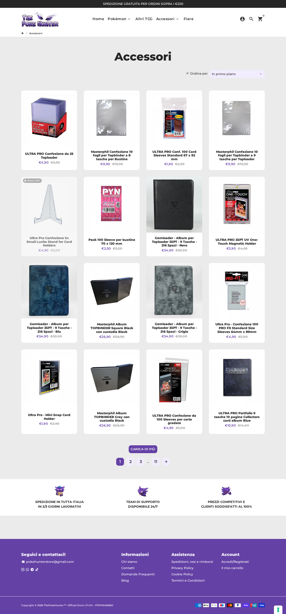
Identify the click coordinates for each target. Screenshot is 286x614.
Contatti (128, 568)
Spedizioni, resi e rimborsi (192, 562)
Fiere (189, 19)
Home (98, 19)
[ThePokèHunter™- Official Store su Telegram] (32, 570)
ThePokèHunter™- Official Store (64, 605)
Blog (125, 580)
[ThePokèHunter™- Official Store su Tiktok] (36, 570)
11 (155, 461)
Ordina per (197, 73)
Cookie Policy (182, 574)
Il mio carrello (232, 568)
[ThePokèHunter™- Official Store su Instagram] (22, 570)
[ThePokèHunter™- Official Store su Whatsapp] (27, 570)
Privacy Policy (182, 568)
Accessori (167, 19)
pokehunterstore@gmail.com (48, 562)
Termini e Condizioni (188, 580)
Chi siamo (129, 562)
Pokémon (119, 19)
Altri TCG (144, 19)
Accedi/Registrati (235, 562)
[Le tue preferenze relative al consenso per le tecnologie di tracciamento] (278, 610)
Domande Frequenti (138, 574)
